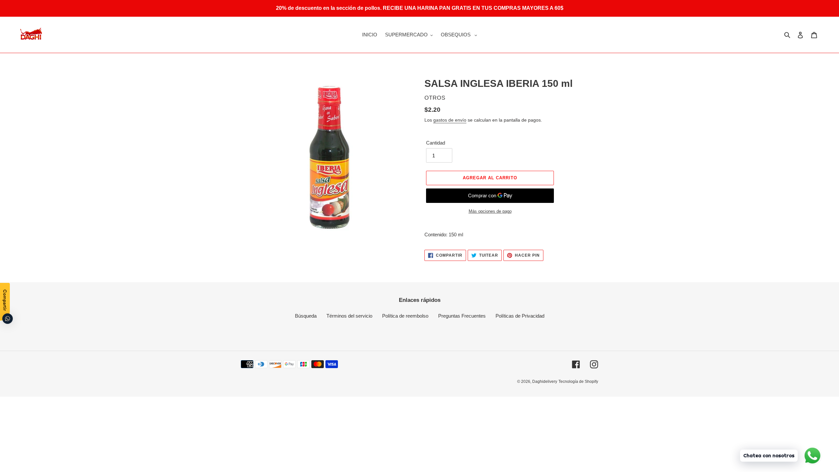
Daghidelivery (544, 381)
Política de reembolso (405, 316)
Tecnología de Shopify (578, 381)
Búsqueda (306, 316)
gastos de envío (449, 120)
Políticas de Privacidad (520, 316)
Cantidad (435, 143)
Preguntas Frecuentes (462, 316)
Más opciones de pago (490, 211)
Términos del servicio (349, 316)
